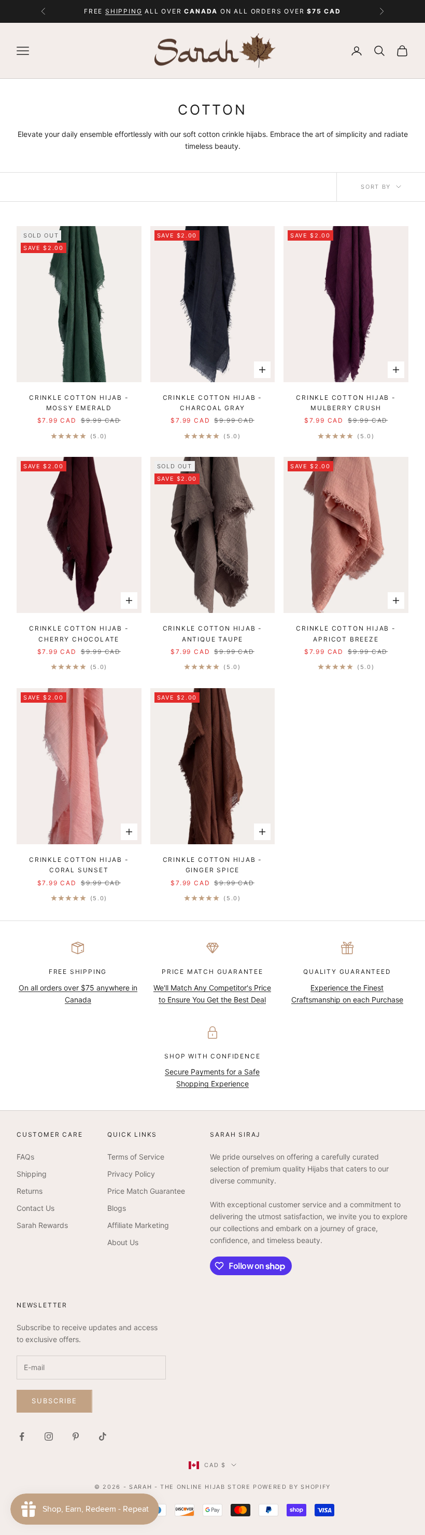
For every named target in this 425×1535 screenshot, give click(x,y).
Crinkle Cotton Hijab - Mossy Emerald (79, 403)
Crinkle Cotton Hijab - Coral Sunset (79, 865)
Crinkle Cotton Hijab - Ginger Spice (213, 865)
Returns (29, 1191)
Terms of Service (135, 1156)
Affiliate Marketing (138, 1225)
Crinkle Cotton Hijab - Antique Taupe (213, 633)
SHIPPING (123, 11)
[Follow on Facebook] (22, 1436)
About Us (122, 1242)
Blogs (116, 1208)
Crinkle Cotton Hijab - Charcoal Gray (213, 403)
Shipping (32, 1173)
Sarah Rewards (42, 1225)
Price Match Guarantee (146, 1191)
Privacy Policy (131, 1173)
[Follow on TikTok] (102, 1436)
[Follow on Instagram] (49, 1436)
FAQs (25, 1156)
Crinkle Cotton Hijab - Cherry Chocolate (79, 633)
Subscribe (54, 1401)
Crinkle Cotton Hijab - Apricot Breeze (346, 633)
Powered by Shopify (292, 1486)
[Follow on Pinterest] (75, 1436)
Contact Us (35, 1208)
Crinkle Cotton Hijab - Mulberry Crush (346, 403)
